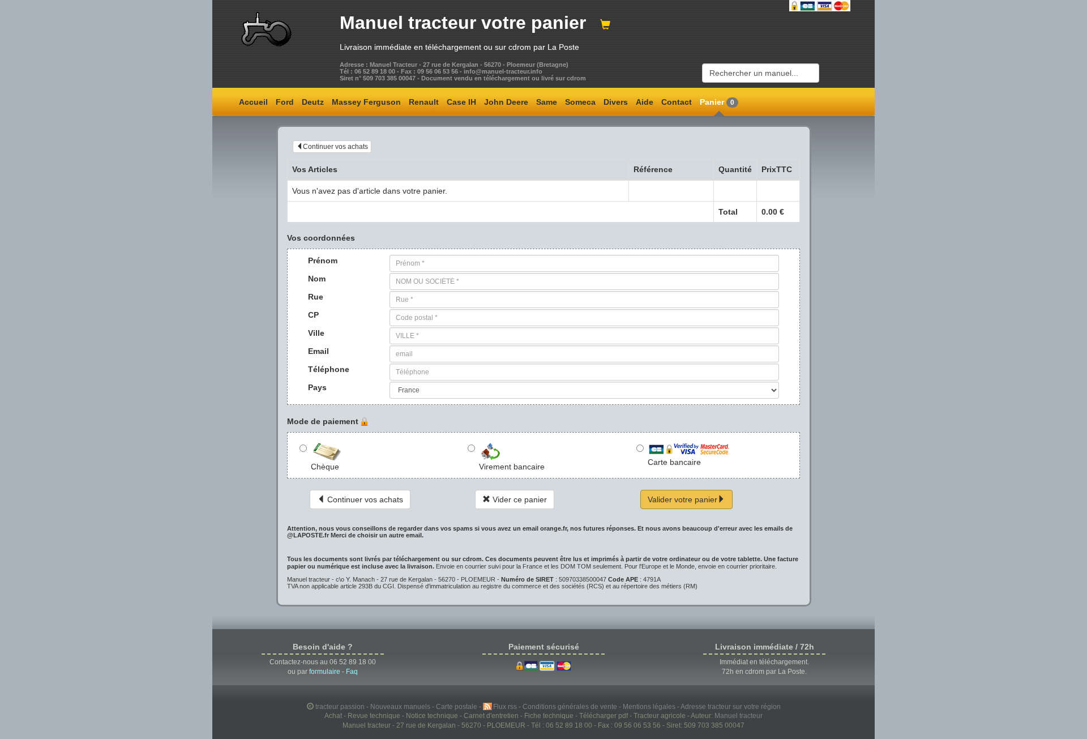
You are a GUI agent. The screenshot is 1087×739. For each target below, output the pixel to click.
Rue (315, 296)
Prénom (322, 260)
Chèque (325, 466)
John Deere (506, 101)
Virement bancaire (512, 466)
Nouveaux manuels (401, 706)
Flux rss (506, 706)
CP (313, 314)
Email (318, 351)
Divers (616, 101)
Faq (352, 672)
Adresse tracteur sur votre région (731, 706)
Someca (580, 101)
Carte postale (457, 706)
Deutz (313, 101)
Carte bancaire (674, 462)
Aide (644, 101)
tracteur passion (340, 706)
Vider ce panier (518, 499)
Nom (317, 278)
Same (546, 101)
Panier (717, 101)
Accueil (253, 101)
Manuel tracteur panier (463, 22)
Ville (316, 333)
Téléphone (324, 369)
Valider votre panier (682, 499)
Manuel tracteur (738, 715)
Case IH (461, 101)
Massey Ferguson (366, 101)
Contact (676, 101)
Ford (285, 101)
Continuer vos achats (335, 147)
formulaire (324, 672)
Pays (317, 387)
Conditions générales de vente (571, 706)
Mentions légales (650, 706)
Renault (424, 101)
